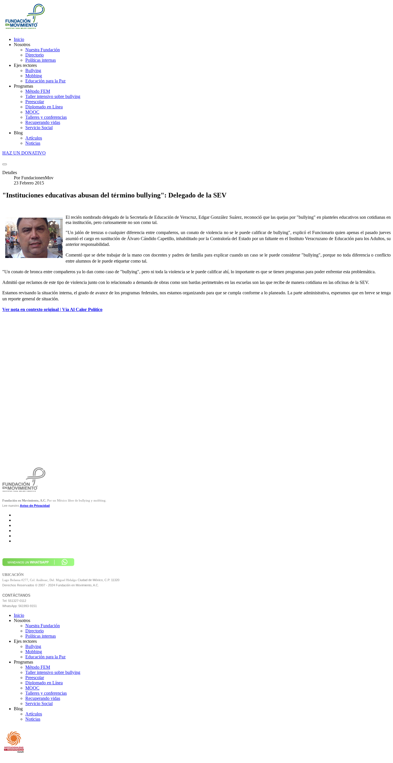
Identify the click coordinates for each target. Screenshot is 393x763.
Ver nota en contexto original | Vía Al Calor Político (52, 309)
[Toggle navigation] (4, 164)
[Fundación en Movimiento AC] (24, 29)
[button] (22, 44)
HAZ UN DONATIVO (24, 152)
